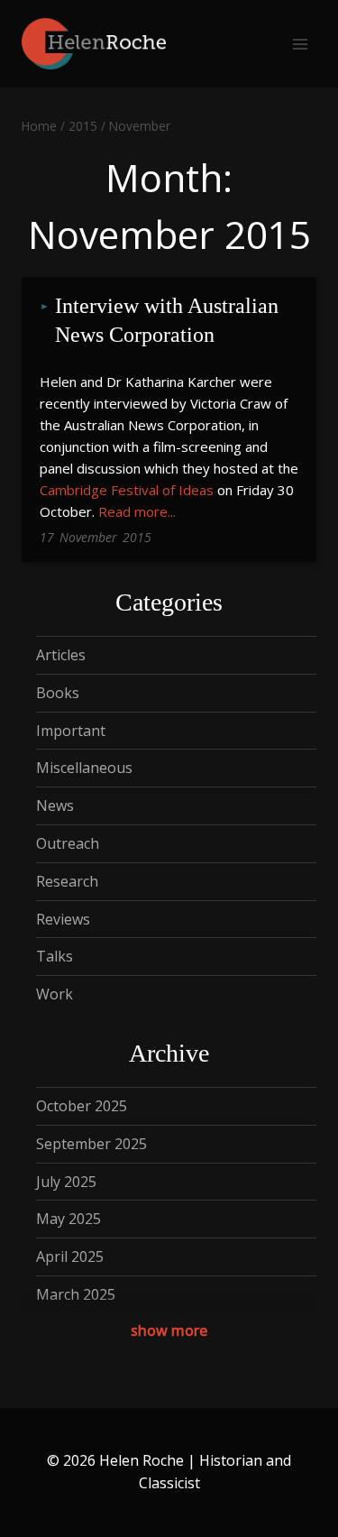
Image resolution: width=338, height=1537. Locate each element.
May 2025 (68, 1219)
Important (70, 731)
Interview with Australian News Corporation (169, 320)
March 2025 (75, 1294)
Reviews (63, 919)
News (55, 805)
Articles (61, 655)
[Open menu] (299, 44)
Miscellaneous (84, 768)
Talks (54, 956)
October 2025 (81, 1106)
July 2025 (66, 1182)
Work (54, 994)
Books (57, 693)
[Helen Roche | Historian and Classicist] (94, 43)
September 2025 (91, 1144)
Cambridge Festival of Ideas (127, 490)
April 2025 (70, 1256)
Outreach (67, 843)
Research (67, 881)
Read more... (137, 511)
